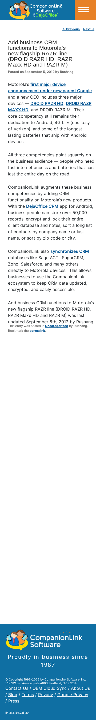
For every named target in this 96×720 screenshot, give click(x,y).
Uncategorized (56, 326)
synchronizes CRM (69, 251)
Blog (12, 694)
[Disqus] (51, 413)
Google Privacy (72, 694)
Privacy (45, 694)
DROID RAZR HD (46, 103)
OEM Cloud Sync (50, 688)
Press (13, 701)
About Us (80, 688)
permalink (37, 331)
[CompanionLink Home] (37, 10)
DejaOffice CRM (42, 206)
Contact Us (16, 688)
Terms (28, 694)
